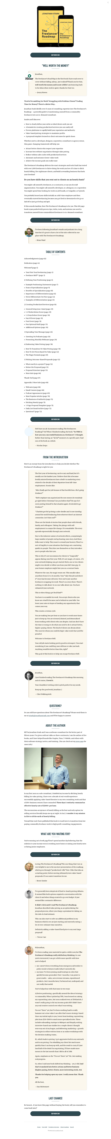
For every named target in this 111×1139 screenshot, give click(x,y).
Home (39, 1127)
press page (79, 741)
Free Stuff (44, 1127)
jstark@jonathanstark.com (39, 716)
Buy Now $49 (55, 55)
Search (72, 1127)
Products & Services (53, 1127)
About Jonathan (64, 1127)
